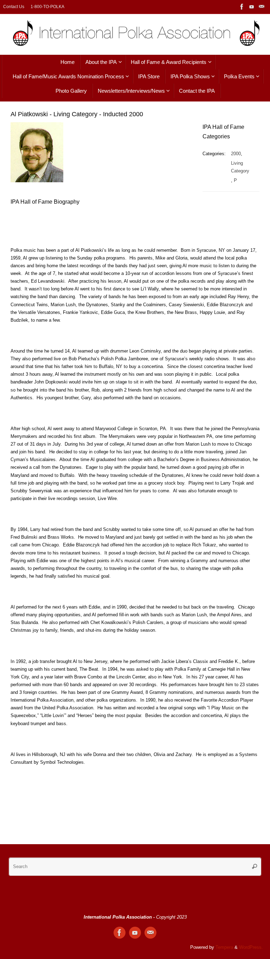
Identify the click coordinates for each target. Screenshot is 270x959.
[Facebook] (242, 7)
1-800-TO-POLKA (47, 6)
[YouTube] (252, 7)
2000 (236, 153)
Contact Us (13, 6)
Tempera (224, 947)
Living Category (240, 166)
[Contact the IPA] (261, 7)
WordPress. (251, 947)
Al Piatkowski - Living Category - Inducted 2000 (77, 114)
